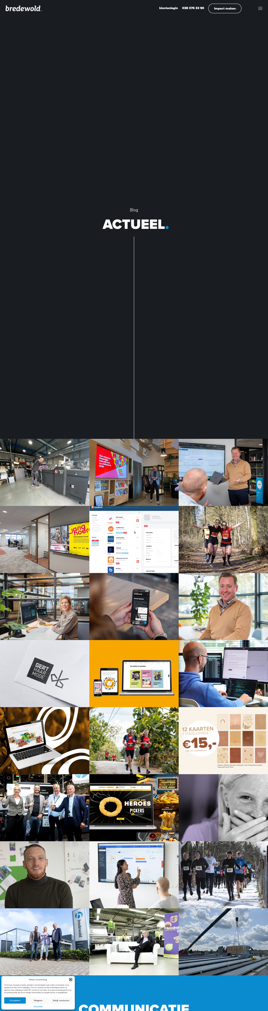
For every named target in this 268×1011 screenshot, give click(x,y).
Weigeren (38, 1000)
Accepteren (15, 1000)
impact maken (225, 8)
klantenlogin (168, 8)
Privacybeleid (38, 1006)
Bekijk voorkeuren (61, 1000)
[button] (70, 979)
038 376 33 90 (193, 8)
